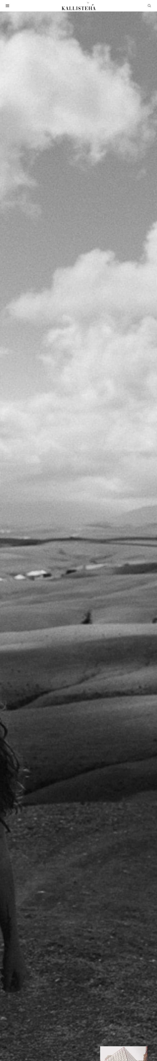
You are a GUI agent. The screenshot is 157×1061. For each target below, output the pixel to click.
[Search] (149, 5)
